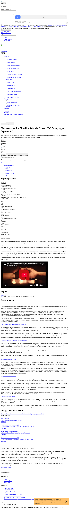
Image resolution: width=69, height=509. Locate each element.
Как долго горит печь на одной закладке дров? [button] (14, 340)
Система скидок (8, 488)
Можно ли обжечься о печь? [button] (9, 359)
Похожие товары (9, 173)
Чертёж (6, 168)
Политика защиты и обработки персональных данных (19, 499)
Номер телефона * (6, 9)
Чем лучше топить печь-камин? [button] (10, 303)
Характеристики (9, 165)
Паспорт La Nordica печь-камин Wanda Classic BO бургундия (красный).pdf (22, 414)
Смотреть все (4, 163)
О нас (5, 37)
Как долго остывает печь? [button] (8, 396)
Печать (3, 124)
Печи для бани (8, 99)
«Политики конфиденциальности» (11, 26)
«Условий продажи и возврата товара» (32, 26)
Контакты (7, 40)
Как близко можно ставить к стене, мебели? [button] (13, 324)
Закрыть (3, 3)
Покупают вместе (9, 175)
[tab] (34, 304)
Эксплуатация (8, 170)
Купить (3, 155)
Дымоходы (7, 106)
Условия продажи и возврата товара (14, 497)
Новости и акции (9, 489)
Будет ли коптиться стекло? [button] (8, 376)
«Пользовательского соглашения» (56, 25)
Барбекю (6, 108)
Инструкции (7, 171)
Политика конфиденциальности (13, 494)
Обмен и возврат (9, 492)
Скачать (3, 295)
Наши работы (8, 39)
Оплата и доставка (9, 491)
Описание (7, 167)
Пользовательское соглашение (12, 496)
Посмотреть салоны (6, 467)
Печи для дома (8, 79)
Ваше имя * (4, 6)
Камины (6, 56)
